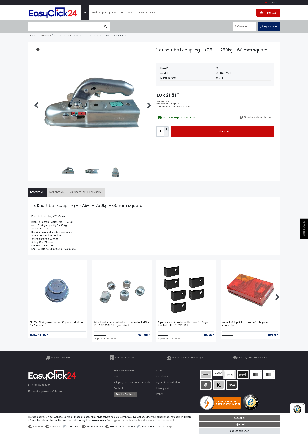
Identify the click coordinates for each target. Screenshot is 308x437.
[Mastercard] (269, 374)
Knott (70, 35)
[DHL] (206, 374)
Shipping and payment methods (132, 382)
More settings (164, 426)
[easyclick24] (52, 376)
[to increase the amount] (166, 128)
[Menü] (303, 405)
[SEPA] (229, 374)
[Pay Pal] (206, 385)
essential (38, 426)
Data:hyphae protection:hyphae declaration (131, 420)
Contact (274, 2)
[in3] (243, 374)
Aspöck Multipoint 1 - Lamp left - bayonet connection (245, 324)
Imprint (160, 394)
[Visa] (232, 385)
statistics (55, 426)
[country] (266, 2)
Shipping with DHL (60, 357)
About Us (119, 376)
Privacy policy (164, 388)
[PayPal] (218, 372)
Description (37, 192)
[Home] (85, 12)
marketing (73, 426)
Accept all (239, 417)
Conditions (162, 376)
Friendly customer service (253, 357)
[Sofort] (219, 385)
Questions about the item (258, 117)
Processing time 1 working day (189, 357)
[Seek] (105, 26)
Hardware (127, 12)
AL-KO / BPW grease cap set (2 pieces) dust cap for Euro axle (57, 324)
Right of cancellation (168, 382)
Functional (148, 426)
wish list (38, 50)
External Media (95, 426)
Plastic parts (147, 12)
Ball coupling (59, 35)
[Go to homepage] (30, 35)
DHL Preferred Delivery (122, 426)
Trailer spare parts (104, 12)
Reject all (240, 424)
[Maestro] (256, 374)
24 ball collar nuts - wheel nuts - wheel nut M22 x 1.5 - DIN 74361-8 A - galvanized (121, 324)
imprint (170, 420)
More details (57, 192)
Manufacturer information (86, 192)
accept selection (239, 431)
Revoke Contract (125, 394)
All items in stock (124, 357)
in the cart (222, 131)
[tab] (37, 192)
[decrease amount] (166, 133)
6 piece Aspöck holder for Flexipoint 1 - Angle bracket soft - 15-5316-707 (183, 324)
